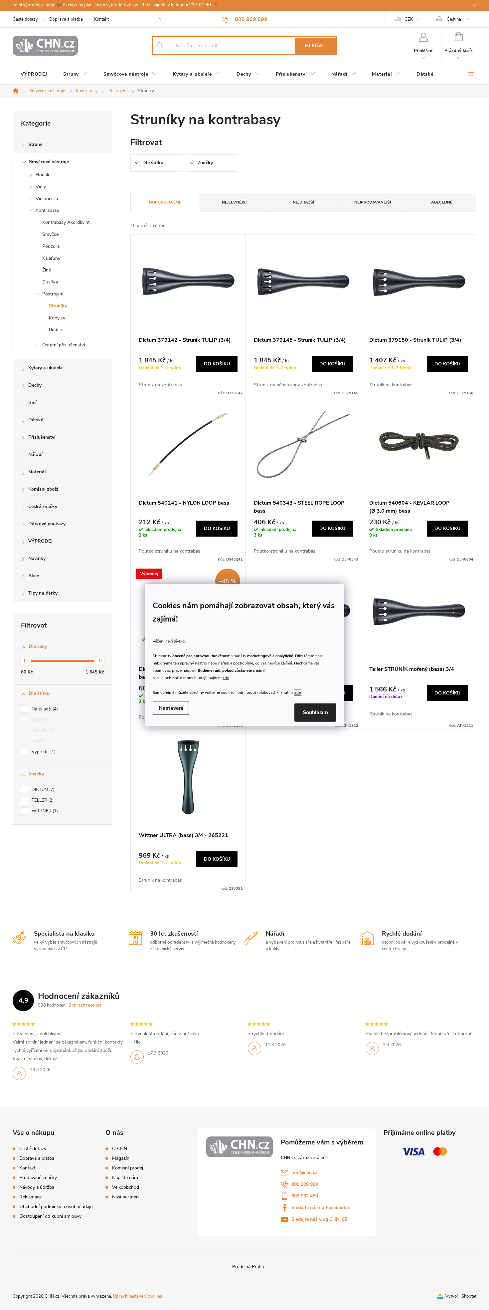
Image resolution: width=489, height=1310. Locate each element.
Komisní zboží (43, 489)
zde (226, 677)
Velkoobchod (125, 1187)
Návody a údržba (36, 1187)
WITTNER (44, 811)
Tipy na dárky (43, 593)
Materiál (37, 472)
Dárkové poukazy (47, 524)
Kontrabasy (47, 210)
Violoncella (47, 199)
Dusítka (50, 282)
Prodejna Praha (248, 1266)
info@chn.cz (304, 1172)
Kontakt (101, 19)
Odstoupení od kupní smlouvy (50, 1216)
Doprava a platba (66, 19)
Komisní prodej (127, 1168)
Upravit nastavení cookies (137, 1296)
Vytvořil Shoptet (460, 1296)
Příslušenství (42, 437)
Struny (35, 144)
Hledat (315, 45)
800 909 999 (304, 1184)
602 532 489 (304, 1196)
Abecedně (441, 202)
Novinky (37, 558)
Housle (43, 175)
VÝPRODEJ (40, 541)
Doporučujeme (165, 202)
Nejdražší (303, 202)
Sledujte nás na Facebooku (320, 1207)
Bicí (32, 402)
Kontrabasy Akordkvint (66, 222)
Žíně (46, 270)
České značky (42, 506)
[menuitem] (34, 74)
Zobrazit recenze (85, 1005)
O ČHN (119, 1148)
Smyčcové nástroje (49, 162)
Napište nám (125, 1177)
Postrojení (52, 294)
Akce (33, 576)
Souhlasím (315, 712)
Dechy (35, 385)
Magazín (120, 1158)
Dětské (35, 420)
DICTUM (42, 790)
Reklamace (30, 1197)
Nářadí (35, 454)
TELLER (42, 800)
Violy (41, 187)
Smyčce (50, 234)
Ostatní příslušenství (63, 345)
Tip (37, 741)
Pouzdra (51, 246)
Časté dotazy (25, 19)
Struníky (58, 306)
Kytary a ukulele (45, 368)
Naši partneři (125, 1197)
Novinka (42, 730)
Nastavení (171, 708)
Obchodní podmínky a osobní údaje (55, 1206)
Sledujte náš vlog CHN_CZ (319, 1219)
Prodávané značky (38, 1177)
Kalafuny (51, 258)
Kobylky (57, 318)
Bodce (55, 329)
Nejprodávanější (372, 202)
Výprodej (43, 752)
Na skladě (44, 709)
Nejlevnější (234, 202)
